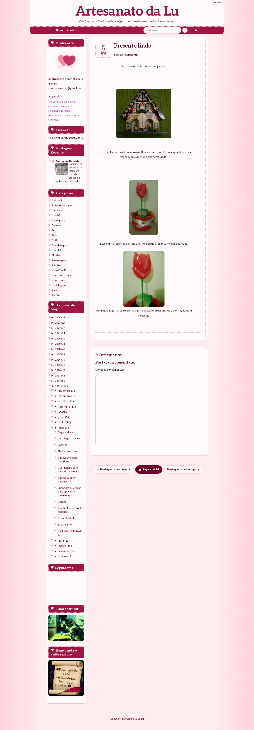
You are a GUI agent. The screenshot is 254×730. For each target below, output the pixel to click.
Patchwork (58, 265)
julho (61, 417)
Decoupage (58, 220)
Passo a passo (60, 260)
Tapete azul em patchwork (67, 479)
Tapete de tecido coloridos (68, 459)
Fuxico (55, 235)
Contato (72, 30)
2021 (58, 333)
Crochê (56, 215)
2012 (58, 381)
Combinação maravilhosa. (76, 165)
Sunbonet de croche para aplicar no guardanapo (69, 491)
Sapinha (62, 445)
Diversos (57, 225)
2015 (58, 365)
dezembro (64, 391)
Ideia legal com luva (69, 438)
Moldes (56, 255)
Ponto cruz (58, 280)
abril (61, 541)
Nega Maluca (65, 432)
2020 (58, 339)
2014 (58, 370)
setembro (64, 407)
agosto (62, 412)
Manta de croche (67, 451)
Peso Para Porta (61, 270)
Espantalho (65, 525)
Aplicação (57, 200)
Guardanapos (59, 245)
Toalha (56, 295)
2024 (58, 317)
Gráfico (56, 240)
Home (59, 30)
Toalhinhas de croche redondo (70, 510)
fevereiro (63, 551)
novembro (64, 396)
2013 (58, 376)
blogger (217, 2)
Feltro (55, 230)
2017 (58, 354)
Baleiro (62, 502)
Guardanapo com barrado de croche (68, 469)
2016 (58, 360)
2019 (58, 344)
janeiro (62, 556)
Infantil (56, 250)
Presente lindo (66, 518)
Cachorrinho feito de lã (70, 533)
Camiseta (57, 210)
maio (61, 428)
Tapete (56, 290)
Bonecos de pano (62, 205)
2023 (58, 323)
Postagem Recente (67, 161)
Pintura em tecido (62, 275)
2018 (58, 349)
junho (62, 422)
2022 (58, 328)
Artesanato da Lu (127, 11)
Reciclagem (59, 285)
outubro (63, 401)
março (62, 546)
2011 (58, 386)
